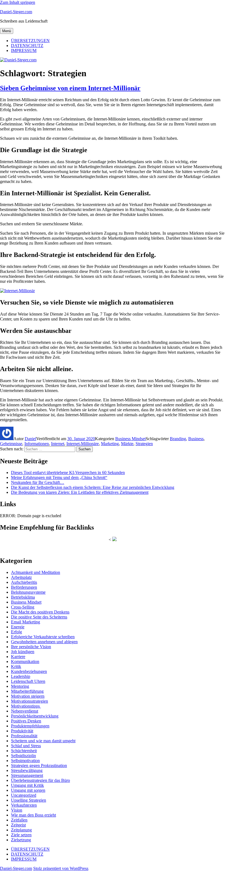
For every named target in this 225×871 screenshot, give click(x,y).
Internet (57, 443)
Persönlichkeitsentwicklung (34, 716)
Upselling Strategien (28, 800)
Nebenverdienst (24, 711)
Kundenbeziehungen (29, 671)
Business (196, 438)
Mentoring (20, 686)
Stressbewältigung (27, 770)
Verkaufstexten (24, 805)
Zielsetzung (21, 839)
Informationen (36, 443)
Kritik (16, 666)
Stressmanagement (27, 775)
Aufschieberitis (24, 582)
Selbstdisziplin (23, 755)
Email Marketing (25, 622)
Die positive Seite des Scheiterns (39, 617)
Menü (6, 31)
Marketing (110, 443)
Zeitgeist (18, 825)
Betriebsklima (23, 597)
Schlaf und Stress (26, 745)
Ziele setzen (21, 834)
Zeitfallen (19, 820)
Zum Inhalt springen (17, 2)
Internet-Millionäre (82, 443)
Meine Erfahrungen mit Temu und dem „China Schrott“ (59, 477)
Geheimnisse (11, 443)
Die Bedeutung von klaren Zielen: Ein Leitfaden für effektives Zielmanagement (79, 492)
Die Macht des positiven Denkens (40, 612)
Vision (16, 810)
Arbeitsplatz (21, 577)
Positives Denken (26, 721)
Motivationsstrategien (29, 701)
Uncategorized (23, 795)
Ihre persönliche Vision (31, 646)
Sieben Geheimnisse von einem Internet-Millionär (70, 88)
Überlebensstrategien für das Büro (40, 780)
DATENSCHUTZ (27, 45)
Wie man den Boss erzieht (33, 815)
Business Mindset (130, 438)
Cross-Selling (22, 607)
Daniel (30, 438)
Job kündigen (22, 651)
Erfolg (16, 631)
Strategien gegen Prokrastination (39, 765)
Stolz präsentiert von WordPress (60, 868)
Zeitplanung (21, 830)
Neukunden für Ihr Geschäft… (37, 482)
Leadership (20, 676)
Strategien (144, 443)
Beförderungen (24, 587)
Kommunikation (25, 661)
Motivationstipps (26, 706)
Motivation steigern (27, 696)
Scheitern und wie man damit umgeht (43, 740)
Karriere (18, 656)
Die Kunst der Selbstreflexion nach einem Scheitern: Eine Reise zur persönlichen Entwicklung (92, 487)
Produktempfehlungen (30, 726)
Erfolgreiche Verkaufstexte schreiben (43, 636)
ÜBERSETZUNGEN (30, 40)
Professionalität (24, 735)
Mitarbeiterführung (27, 691)
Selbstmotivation (25, 760)
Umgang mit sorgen (28, 790)
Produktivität (22, 730)
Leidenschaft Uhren (28, 681)
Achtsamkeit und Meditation (35, 572)
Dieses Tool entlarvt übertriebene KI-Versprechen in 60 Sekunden (68, 472)
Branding (178, 438)
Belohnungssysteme (28, 592)
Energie (17, 627)
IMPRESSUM (23, 50)
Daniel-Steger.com (16, 11)
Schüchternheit (24, 750)
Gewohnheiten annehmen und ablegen (44, 641)
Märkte (127, 443)
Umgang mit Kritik (27, 785)
